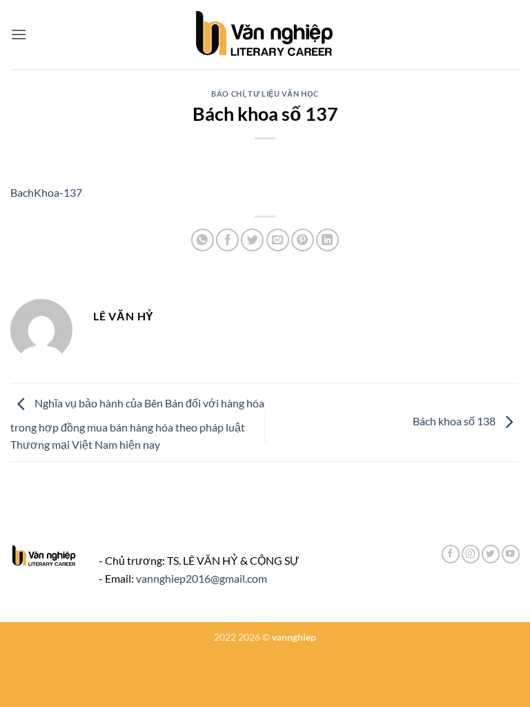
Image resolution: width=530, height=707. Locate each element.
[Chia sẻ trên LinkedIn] (327, 240)
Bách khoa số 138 (455, 420)
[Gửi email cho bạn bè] (277, 240)
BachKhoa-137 (46, 192)
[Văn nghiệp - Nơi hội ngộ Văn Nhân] (265, 34)
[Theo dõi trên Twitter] (491, 554)
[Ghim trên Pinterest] (302, 240)
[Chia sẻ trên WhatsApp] (202, 240)
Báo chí (227, 93)
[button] (18, 34)
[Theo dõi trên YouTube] (511, 554)
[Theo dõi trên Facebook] (451, 554)
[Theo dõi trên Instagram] (471, 554)
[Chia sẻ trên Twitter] (252, 240)
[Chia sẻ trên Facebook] (227, 240)
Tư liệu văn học (283, 93)
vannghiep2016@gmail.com (201, 578)
